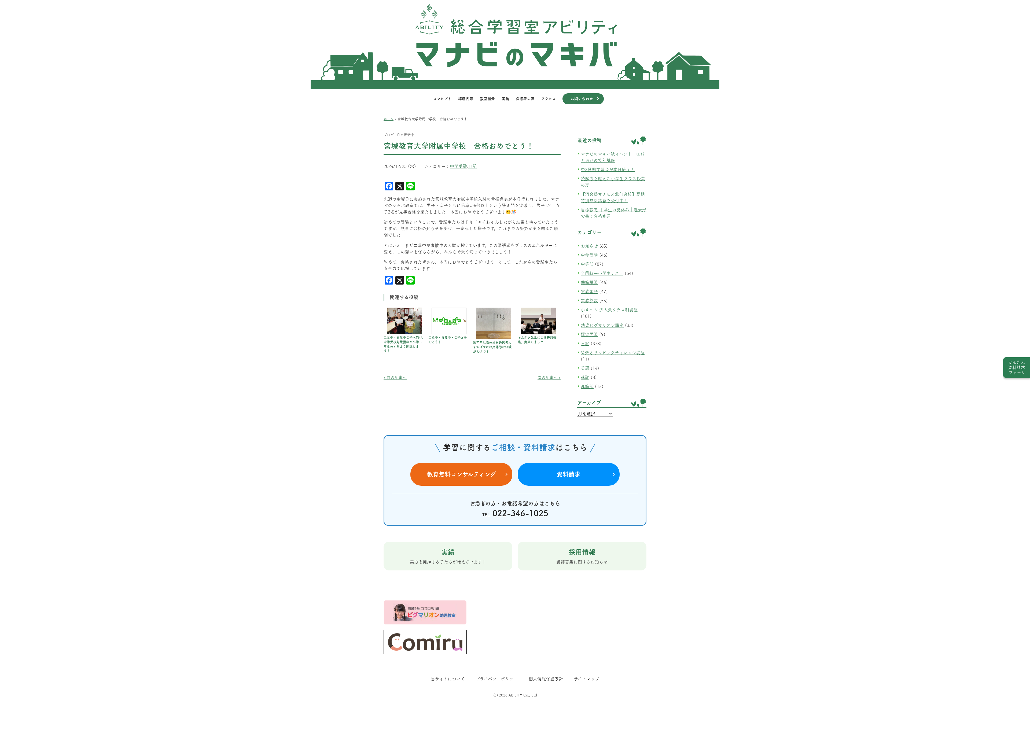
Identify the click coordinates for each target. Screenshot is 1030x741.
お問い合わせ (582, 99)
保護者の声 (525, 99)
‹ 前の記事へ (395, 377)
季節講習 (589, 282)
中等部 (587, 264)
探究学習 (589, 334)
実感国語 (589, 291)
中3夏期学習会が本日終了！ (608, 169)
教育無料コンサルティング (461, 474)
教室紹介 (487, 99)
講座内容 (465, 99)
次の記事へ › (549, 377)
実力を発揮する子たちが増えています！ (448, 556)
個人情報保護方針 (546, 679)
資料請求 (568, 474)
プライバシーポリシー (497, 679)
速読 (585, 377)
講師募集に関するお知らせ (582, 556)
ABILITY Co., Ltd (523, 695)
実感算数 (589, 300)
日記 (472, 166)
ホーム (388, 119)
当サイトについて (448, 679)
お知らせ (589, 246)
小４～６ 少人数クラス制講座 (609, 310)
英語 (585, 368)
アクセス (548, 99)
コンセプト (442, 99)
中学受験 (458, 166)
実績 (505, 99)
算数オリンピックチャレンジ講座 (613, 353)
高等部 (587, 386)
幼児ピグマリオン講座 (602, 325)
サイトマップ (586, 679)
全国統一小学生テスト (602, 273)
